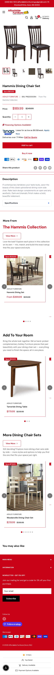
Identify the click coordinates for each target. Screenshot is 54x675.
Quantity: (7, 117)
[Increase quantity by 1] (28, 117)
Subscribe (11, 598)
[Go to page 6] (32, 532)
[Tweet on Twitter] (45, 168)
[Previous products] (4, 286)
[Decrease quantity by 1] (15, 117)
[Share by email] (49, 168)
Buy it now (27, 153)
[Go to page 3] (28, 321)
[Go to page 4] (30, 321)
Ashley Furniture (10, 97)
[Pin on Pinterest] (40, 168)
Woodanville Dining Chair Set (20, 517)
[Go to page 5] (30, 532)
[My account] (31, 17)
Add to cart (27, 145)
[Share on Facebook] (35, 168)
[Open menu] (4, 12)
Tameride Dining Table (17, 406)
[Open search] (26, 17)
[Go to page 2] (25, 321)
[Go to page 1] (24, 321)
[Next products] (49, 286)
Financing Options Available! (17, 125)
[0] (36, 17)
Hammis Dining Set (15, 292)
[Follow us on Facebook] (4, 619)
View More (10, 236)
